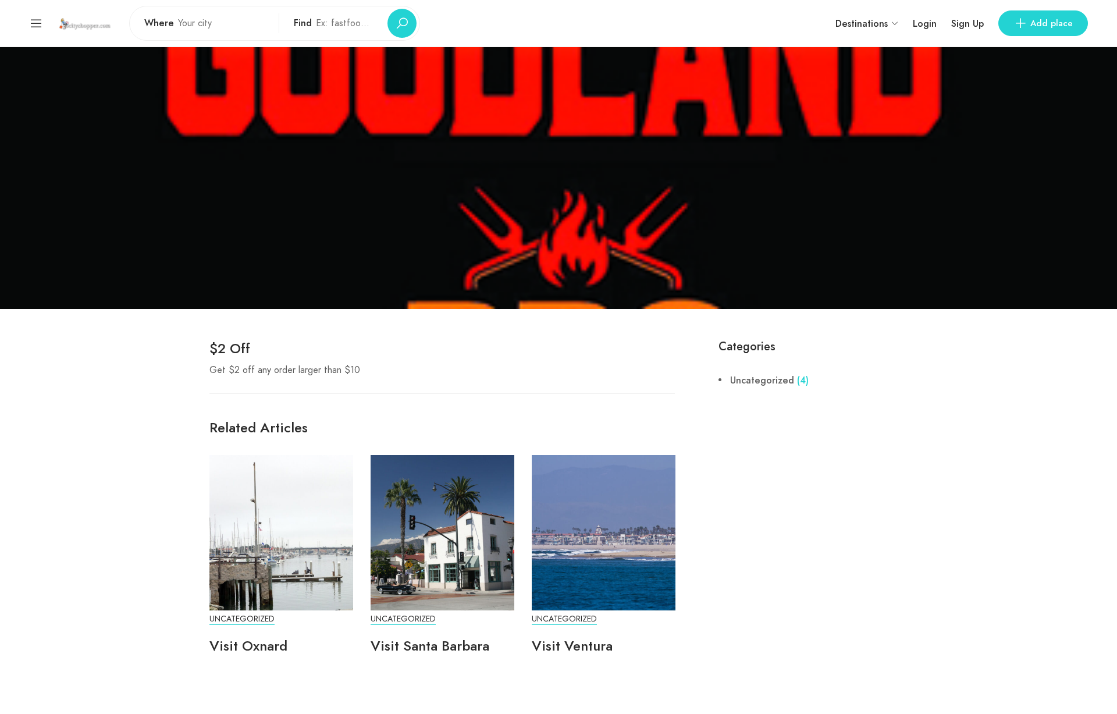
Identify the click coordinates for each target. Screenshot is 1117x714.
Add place (1051, 23)
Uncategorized (242, 618)
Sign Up (967, 23)
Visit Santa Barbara (430, 645)
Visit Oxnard (248, 645)
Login (925, 23)
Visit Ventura (572, 645)
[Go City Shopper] (86, 23)
